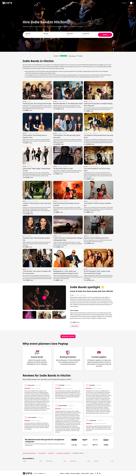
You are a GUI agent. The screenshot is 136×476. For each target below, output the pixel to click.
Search (124, 3)
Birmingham (49, 461)
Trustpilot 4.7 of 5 (39, 473)
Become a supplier (75, 473)
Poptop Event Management (29, 453)
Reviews (68, 473)
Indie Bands (51, 453)
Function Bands (42, 453)
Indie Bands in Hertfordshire (63, 453)
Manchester (73, 461)
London (24, 461)
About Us (62, 473)
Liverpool (96, 461)
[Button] (37, 90)
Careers (92, 473)
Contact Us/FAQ (85, 473)
